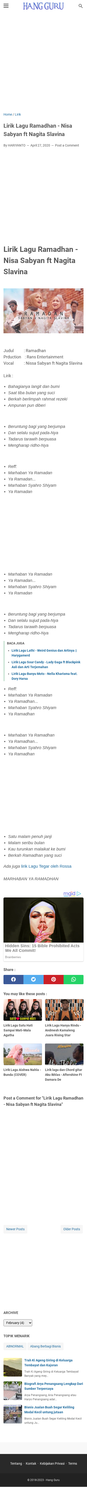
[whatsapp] (74, 979)
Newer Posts (15, 1229)
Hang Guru (53, 1480)
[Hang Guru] (43, 6)
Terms (72, 1463)
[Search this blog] (81, 6)
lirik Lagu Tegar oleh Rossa (46, 866)
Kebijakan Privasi (52, 1463)
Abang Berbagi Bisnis (45, 1346)
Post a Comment (67, 145)
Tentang (16, 1463)
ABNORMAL (15, 1346)
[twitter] (33, 979)
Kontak (31, 1463)
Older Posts (71, 1229)
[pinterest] (54, 979)
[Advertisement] (43, 62)
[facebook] (13, 979)
